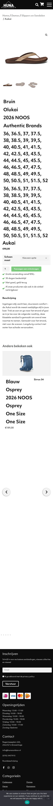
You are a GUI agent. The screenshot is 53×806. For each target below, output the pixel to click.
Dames (15, 16)
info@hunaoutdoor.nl (11, 750)
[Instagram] (13, 767)
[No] (48, 798)
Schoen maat (8, 259)
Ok (27, 802)
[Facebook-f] (3, 767)
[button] (37, 5)
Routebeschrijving (10, 761)
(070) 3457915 (8, 756)
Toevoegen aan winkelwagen (26, 269)
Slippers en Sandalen (33, 16)
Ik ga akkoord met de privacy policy (20, 677)
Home (5, 16)
